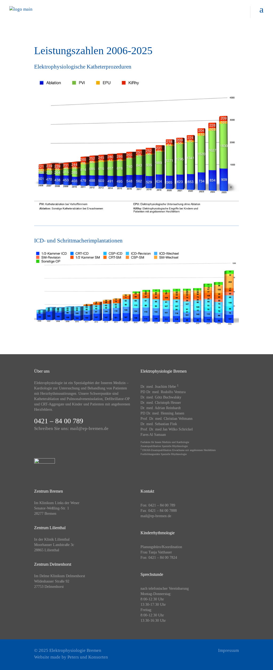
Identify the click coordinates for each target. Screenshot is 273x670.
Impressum (228, 650)
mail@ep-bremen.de (89, 428)
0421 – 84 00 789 (58, 421)
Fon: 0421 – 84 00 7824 (158, 558)
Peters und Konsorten (87, 657)
